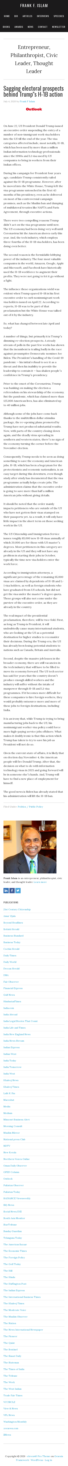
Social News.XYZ (12, 1211)
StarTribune (10, 1224)
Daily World (9, 961)
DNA (6, 975)
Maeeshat (8, 1099)
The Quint (9, 1342)
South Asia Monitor (14, 1218)
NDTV (6, 1145)
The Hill (7, 1270)
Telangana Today (12, 1237)
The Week (9, 1382)
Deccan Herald (11, 968)
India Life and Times (14, 1027)
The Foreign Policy (14, 1257)
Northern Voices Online (16, 1159)
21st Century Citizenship (17, 909)
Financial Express (13, 988)
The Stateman (11, 1362)
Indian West (9, 1054)
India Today (9, 1060)
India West (9, 1073)
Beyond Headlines (13, 922)
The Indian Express (14, 1290)
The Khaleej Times (13, 1303)
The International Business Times (22, 1297)
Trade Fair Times (12, 1395)
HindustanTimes (12, 1001)
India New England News (17, 1034)
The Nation (9, 1323)
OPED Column (11, 1172)
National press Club (14, 1139)
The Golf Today (12, 1264)
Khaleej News (10, 1080)
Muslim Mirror (11, 1132)
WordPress (37, 1460)
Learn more (40, 882)
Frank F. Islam (34, 5)
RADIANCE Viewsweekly (16, 1198)
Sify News (8, 1204)
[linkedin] (6, 890)
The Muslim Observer (15, 1316)
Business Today (11, 942)
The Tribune (10, 1375)
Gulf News (9, 994)
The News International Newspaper (23, 1329)
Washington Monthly (15, 1421)
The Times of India (13, 1369)
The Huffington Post (14, 1283)
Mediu (6, 1106)
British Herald (11, 929)
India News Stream (13, 1040)
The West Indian (12, 1388)
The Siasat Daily (12, 1355)
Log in (48, 1460)
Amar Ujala (9, 916)
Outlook (8, 1178)
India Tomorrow (12, 1067)
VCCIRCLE (9, 1402)
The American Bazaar (15, 1244)
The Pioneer (10, 1336)
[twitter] (18, 890)
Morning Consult (12, 1126)
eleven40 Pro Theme (38, 1456)
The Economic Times (15, 1250)
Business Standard (13, 935)
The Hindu (9, 1277)
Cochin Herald (11, 948)
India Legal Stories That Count (20, 1021)
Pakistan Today (11, 1191)
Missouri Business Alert (16, 1119)
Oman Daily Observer (15, 1165)
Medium (7, 1113)
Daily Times (9, 955)
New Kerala (9, 1152)
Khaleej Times (11, 1086)
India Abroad (10, 1014)
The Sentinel (10, 1349)
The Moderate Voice (14, 1310)
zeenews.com (10, 1428)
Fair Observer (11, 981)
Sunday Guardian (12, 1231)
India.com (8, 1008)
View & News (10, 1408)
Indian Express (11, 1047)
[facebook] (12, 890)
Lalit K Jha (9, 1093)
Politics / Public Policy (30, 806)
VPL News (9, 1415)
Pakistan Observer (13, 1185)
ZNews (7, 1434)
